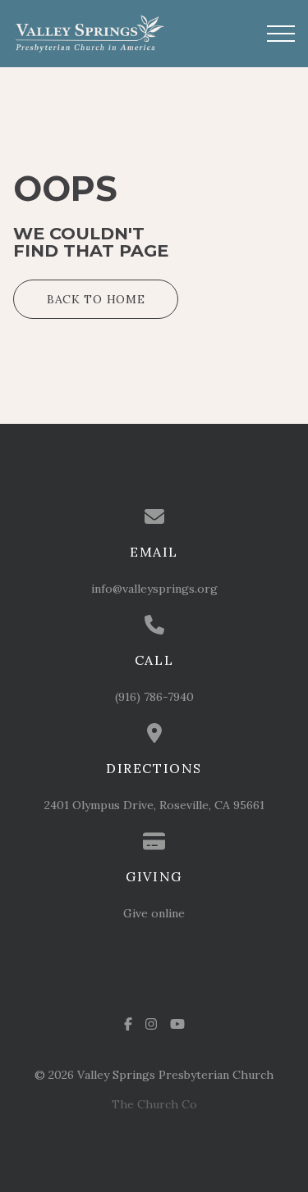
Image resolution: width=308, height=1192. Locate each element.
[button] (281, 34)
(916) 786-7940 (154, 696)
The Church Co (154, 1104)
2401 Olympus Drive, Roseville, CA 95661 (154, 805)
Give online (154, 913)
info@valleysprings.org (154, 588)
